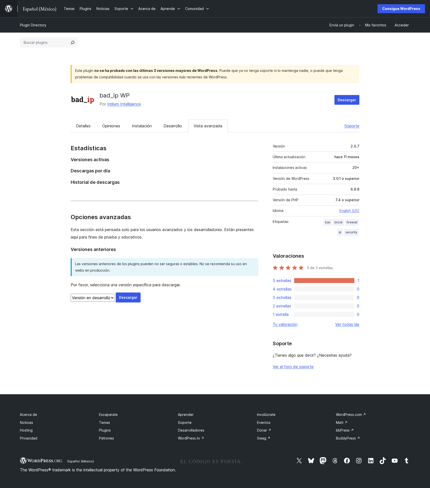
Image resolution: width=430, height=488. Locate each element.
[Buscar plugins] (73, 43)
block (338, 222)
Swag (263, 438)
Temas (104, 422)
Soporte (351, 125)
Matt (342, 422)
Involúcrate (266, 414)
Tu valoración (285, 324)
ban (327, 222)
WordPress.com (351, 414)
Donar (264, 430)
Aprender (186, 414)
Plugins (105, 430)
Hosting (26, 430)
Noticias (26, 422)
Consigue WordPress (401, 8)
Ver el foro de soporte (293, 366)
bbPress (345, 430)
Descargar (347, 100)
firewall (352, 222)
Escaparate (108, 414)
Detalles (83, 125)
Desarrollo (172, 125)
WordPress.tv (191, 438)
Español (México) (80, 461)
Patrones (106, 438)
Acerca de (28, 414)
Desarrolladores (191, 430)
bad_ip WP (115, 95)
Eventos (263, 422)
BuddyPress (348, 438)
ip (340, 232)
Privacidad (28, 438)
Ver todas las (347, 324)
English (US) (349, 210)
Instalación (142, 125)
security (351, 232)
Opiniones (111, 125)
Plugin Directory (33, 25)
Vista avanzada (208, 125)
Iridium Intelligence (124, 103)
